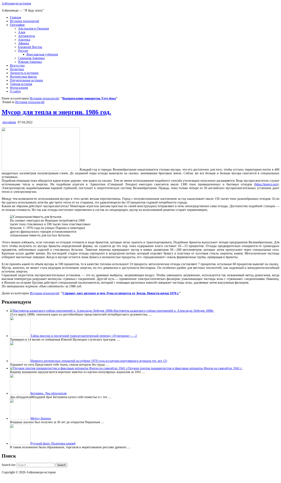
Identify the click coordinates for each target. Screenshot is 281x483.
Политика (17, 69)
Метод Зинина (40, 418)
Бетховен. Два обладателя (48, 393)
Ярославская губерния (42, 54)
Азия (21, 32)
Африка (23, 43)
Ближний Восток (30, 47)
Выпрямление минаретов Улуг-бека (89, 98)
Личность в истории (24, 73)
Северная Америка (31, 58)
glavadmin (9, 122)
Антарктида (26, 36)
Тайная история (21, 84)
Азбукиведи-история (16, 3)
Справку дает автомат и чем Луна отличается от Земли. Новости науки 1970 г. (121, 293)
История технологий (24, 21)
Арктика (24, 39)
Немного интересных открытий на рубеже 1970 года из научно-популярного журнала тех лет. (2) (98, 361)
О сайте (15, 91)
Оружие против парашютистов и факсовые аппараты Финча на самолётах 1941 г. (185, 368)
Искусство (17, 65)
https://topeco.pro (266, 184)
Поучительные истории (26, 80)
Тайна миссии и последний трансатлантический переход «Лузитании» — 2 (83, 335)
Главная (15, 17)
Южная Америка (30, 62)
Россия (23, 50)
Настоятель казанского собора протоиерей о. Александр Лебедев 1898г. (164, 310)
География (17, 25)
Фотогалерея (19, 87)
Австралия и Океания (33, 28)
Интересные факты (23, 76)
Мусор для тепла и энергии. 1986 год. (56, 112)
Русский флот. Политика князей (52, 443)
